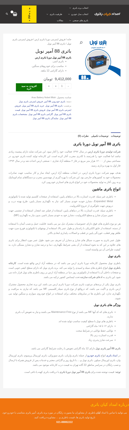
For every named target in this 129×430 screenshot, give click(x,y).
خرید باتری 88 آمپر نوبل (33, 105)
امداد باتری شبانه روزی (54, 2)
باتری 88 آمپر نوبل (54, 105)
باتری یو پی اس (29, 2)
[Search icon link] (7, 14)
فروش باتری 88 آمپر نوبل (33, 110)
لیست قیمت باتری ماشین (85, 2)
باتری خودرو (93, 355)
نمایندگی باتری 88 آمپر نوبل (45, 118)
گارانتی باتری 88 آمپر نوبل (40, 114)
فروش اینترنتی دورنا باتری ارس (49, 39)
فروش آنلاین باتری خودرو (113, 2)
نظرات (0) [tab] (83, 136)
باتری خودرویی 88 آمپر (54, 101)
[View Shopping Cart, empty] (15, 14)
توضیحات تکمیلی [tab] (99, 136)
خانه (69, 39)
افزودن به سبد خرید (29, 87)
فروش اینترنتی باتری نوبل (31, 101)
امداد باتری (111, 355)
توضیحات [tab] (116, 136)
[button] (29, 14)
